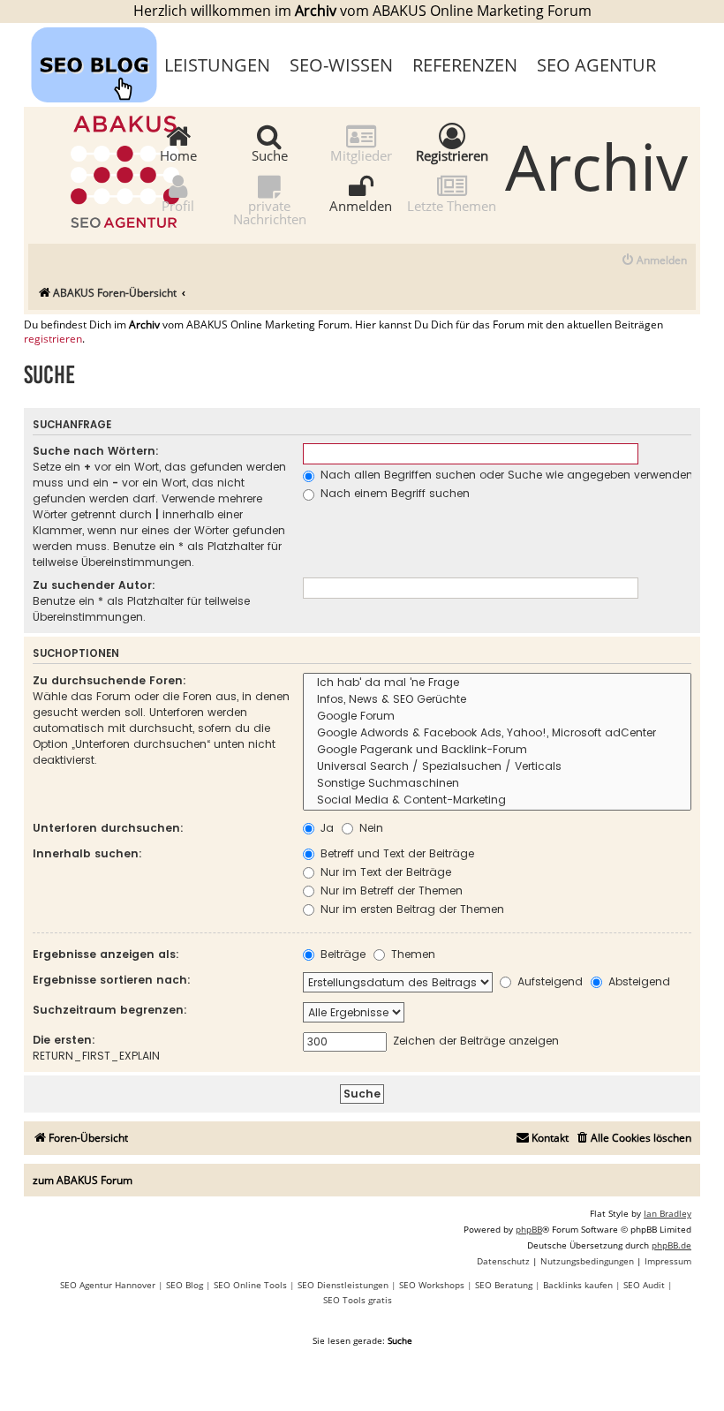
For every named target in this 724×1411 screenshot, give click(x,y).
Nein (369, 827)
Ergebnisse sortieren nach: (112, 979)
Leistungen (217, 65)
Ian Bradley (667, 1213)
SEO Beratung (503, 1285)
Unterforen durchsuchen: (108, 827)
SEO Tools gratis (357, 1300)
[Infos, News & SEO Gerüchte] (497, 699)
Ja (325, 827)
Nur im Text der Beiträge (384, 871)
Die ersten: (64, 1039)
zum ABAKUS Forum (82, 1180)
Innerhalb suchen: (87, 853)
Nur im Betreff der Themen (390, 890)
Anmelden (360, 205)
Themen (411, 954)
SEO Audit (644, 1285)
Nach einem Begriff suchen (393, 493)
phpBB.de (671, 1245)
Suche (270, 154)
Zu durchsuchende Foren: (109, 680)
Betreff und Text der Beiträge (395, 853)
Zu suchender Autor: (94, 584)
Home (178, 154)
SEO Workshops (431, 1285)
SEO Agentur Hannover (107, 1285)
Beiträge (341, 954)
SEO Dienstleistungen (343, 1285)
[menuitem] (654, 261)
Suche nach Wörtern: (96, 450)
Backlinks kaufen (578, 1285)
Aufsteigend (548, 981)
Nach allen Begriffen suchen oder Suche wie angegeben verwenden (505, 474)
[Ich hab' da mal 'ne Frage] (497, 683)
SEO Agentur (596, 65)
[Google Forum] (497, 716)
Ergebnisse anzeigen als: (106, 954)
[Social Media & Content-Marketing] (497, 800)
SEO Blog (184, 1285)
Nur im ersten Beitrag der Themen (410, 909)
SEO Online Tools (250, 1285)
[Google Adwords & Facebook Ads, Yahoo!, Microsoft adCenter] (497, 733)
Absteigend (637, 981)
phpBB (529, 1229)
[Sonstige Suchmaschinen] (497, 783)
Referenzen (464, 65)
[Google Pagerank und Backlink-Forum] (497, 750)
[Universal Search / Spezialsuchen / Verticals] (497, 766)
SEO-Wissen (341, 65)
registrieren (53, 339)
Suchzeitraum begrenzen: (110, 1009)
